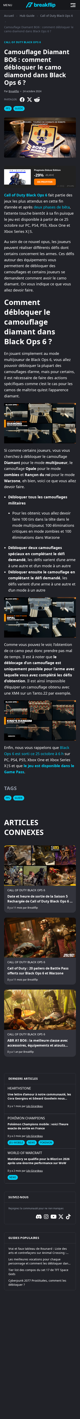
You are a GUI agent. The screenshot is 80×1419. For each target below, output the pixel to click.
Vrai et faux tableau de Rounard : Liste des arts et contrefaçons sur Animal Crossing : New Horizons (37, 1251)
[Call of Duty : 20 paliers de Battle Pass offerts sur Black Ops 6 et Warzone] (40, 951)
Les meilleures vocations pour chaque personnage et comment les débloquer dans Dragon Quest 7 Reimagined (39, 1261)
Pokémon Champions (26, 1118)
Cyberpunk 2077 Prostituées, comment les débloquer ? (37, 1283)
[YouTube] (53, 1216)
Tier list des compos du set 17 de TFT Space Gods (38, 1272)
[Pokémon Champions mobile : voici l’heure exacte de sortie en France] (40, 1131)
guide (19, 108)
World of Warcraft (25, 1153)
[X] (29, 99)
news (31, 1142)
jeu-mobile (16, 1142)
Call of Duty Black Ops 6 (56, 16)
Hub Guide (27, 16)
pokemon (46, 1142)
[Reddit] (37, 99)
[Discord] (38, 1216)
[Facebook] (22, 99)
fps (8, 108)
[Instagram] (46, 1216)
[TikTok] (68, 1216)
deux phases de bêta (52, 207)
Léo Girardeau (34, 1106)
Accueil (9, 16)
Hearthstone (19, 1088)
